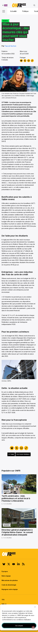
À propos (5, 571)
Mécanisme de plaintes (10, 580)
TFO (3, 600)
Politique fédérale (23, 454)
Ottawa (11, 454)
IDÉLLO (4, 604)
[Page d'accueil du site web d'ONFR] (19, 5)
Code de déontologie (9, 585)
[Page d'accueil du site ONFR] (19, 554)
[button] (35, 607)
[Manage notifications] (33, 627)
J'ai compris (19, 625)
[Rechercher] (34, 5)
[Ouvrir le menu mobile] (4, 11)
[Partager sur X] (25, 60)
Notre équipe (6, 576)
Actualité (13, 11)
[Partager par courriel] (28, 60)
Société (5, 21)
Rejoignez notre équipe (10, 589)
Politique (25, 11)
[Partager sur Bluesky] (21, 60)
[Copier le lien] (32, 60)
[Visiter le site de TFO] (5, 5)
